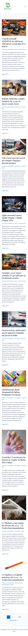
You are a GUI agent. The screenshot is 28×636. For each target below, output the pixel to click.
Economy (16, 107)
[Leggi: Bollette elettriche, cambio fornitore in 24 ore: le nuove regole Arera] (14, 87)
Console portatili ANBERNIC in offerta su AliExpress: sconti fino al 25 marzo (14, 42)
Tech (15, 49)
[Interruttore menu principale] (25, 6)
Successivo (14, 620)
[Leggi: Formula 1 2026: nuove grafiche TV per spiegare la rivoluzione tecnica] (14, 261)
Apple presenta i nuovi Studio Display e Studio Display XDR (12, 218)
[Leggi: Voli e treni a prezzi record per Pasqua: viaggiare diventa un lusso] (14, 147)
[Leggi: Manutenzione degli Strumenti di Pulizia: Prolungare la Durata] (14, 378)
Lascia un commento (7, 49)
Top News (17, 398)
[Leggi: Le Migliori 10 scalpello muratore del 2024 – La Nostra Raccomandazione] (14, 565)
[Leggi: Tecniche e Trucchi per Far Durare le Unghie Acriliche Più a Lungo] (14, 442)
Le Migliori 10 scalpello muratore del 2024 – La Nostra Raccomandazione (13, 577)
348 (19, 617)
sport (15, 281)
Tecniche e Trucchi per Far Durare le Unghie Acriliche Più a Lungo (14, 460)
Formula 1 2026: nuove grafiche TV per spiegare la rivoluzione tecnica (14, 275)
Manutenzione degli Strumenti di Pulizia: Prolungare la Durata (11, 392)
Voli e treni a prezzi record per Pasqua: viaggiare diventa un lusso (13, 160)
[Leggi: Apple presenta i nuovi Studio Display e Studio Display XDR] (14, 204)
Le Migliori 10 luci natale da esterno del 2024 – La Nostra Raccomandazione (13, 525)
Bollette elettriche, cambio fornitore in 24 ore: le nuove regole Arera (13, 101)
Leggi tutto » (5, 74)
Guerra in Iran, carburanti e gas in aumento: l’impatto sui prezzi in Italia (14, 333)
